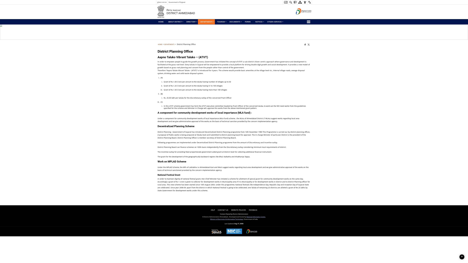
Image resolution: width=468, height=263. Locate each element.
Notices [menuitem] (259, 22)
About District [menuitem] (175, 22)
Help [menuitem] (213, 210)
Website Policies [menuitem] (238, 210)
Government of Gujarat (177, 2)
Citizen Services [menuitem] (274, 22)
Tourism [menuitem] (221, 22)
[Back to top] (461, 256)
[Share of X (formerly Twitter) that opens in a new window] (308, 45)
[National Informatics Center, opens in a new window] (234, 231)
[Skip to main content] (285, 2)
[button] (290, 2)
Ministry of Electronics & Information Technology (226, 219)
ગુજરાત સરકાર (162, 2)
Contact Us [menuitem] (223, 210)
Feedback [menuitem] (253, 210)
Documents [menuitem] (234, 22)
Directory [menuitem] (191, 22)
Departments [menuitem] (206, 22)
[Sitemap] (300, 2)
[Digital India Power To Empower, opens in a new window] (251, 231)
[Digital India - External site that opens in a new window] (300, 16)
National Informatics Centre (256, 217)
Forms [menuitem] (248, 22)
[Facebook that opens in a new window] (305, 45)
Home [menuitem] (161, 22)
